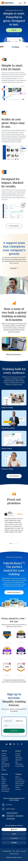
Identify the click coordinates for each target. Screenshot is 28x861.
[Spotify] (21, 744)
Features (3, 755)
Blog (2, 777)
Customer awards (20, 781)
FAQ (14, 851)
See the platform (14, 225)
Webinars (3, 779)
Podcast (3, 781)
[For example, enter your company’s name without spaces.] (11, 721)
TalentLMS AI (18, 757)
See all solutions (14, 476)
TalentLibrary (18, 764)
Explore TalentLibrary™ (14, 592)
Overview (3, 753)
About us (17, 777)
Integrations (4, 757)
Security (23, 851)
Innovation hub (19, 785)
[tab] (11, 543)
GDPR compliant (10, 809)
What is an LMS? (5, 789)
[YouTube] (10, 744)
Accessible (9, 804)
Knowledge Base (7, 851)
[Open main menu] (25, 3)
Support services (19, 783)
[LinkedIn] (6, 744)
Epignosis (9, 857)
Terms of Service (14, 853)
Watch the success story (13, 354)
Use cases (17, 753)
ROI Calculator (5, 791)
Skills (16, 762)
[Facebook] (18, 744)
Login (20, 3)
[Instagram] (14, 744)
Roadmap (4, 770)
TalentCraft (18, 760)
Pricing (3, 762)
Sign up (14, 30)
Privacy (18, 851)
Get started (14, 730)
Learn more (13, 268)
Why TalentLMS (5, 764)
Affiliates (17, 787)
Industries (17, 755)
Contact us (18, 789)
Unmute (23, 340)
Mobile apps (4, 760)
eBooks (3, 783)
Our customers (19, 779)
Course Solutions (19, 766)
